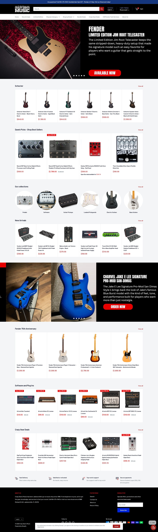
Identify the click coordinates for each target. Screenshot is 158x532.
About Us (125, 17)
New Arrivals (26, 17)
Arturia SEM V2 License (109, 411)
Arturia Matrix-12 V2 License (68, 411)
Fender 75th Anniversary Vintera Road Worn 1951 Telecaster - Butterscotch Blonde (126, 366)
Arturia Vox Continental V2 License (89, 412)
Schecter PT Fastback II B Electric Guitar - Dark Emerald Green (67, 114)
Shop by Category (52, 17)
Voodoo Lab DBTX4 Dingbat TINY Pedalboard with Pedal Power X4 (46, 248)
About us (93, 502)
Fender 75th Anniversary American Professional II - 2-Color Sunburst (91, 366)
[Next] (143, 200)
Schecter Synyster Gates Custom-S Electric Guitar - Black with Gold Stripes (131, 114)
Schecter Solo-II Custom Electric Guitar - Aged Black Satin (46, 114)
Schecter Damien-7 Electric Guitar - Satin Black (89, 113)
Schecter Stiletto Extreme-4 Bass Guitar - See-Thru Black (111, 113)
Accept (116, 526)
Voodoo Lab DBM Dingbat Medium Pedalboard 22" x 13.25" (131, 248)
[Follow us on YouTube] (73, 522)
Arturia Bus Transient (23, 411)
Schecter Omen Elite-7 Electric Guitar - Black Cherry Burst (25, 114)
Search (92, 496)
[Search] (101, 9)
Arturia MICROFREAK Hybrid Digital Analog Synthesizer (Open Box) (110, 457)
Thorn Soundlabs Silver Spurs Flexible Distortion (124, 167)
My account (124, 10)
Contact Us (93, 499)
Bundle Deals (81, 17)
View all (140, 86)
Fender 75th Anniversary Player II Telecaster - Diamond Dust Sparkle (62, 366)
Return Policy (94, 505)
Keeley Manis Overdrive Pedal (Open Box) (132, 456)
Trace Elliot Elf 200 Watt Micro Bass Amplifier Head (110, 247)
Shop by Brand (67, 17)
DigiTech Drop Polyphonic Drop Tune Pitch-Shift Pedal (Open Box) (25, 457)
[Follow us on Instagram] (69, 522)
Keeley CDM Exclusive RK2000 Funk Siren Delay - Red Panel (93, 167)
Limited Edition (38, 17)
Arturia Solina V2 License (45, 411)
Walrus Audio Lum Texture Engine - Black (67, 247)
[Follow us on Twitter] (66, 522)
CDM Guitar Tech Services (111, 17)
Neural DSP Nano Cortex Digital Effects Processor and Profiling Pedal (28, 167)
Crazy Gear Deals (94, 17)
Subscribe (123, 510)
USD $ (17, 519)
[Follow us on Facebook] (63, 522)
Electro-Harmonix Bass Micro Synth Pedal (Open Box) (68, 456)
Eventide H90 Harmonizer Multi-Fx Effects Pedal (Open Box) (46, 457)
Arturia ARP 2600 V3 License (132, 411)
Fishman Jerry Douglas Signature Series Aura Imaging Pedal (87, 457)
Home (17, 17)
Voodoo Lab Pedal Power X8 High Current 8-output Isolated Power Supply (89, 248)
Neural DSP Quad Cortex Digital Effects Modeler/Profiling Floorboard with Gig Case (62, 167)
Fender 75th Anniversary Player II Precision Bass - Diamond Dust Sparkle (30, 366)
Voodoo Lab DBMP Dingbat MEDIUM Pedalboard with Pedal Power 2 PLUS (24, 248)
